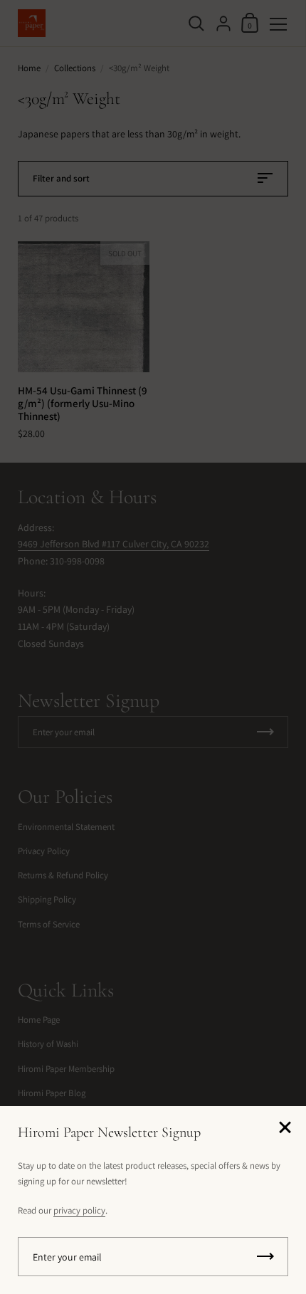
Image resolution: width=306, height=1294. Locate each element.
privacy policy (79, 1210)
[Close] (284, 1128)
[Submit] (265, 1256)
